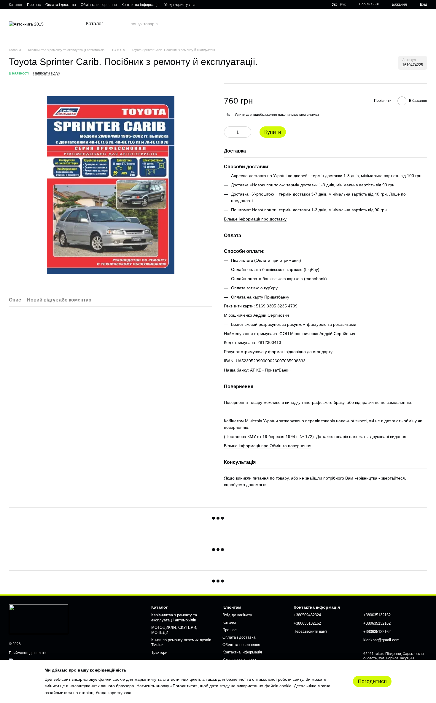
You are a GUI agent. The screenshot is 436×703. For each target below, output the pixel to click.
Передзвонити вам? (310, 631)
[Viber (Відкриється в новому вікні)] (211, 4)
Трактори (159, 652)
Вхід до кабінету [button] (237, 615)
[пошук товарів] (126, 23)
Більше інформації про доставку (255, 219)
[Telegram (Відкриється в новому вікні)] (203, 4)
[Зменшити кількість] (228, 132)
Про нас (34, 5)
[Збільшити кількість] (247, 132)
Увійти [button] (240, 114)
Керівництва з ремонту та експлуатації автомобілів (174, 617)
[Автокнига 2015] (38, 619)
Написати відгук (46, 73)
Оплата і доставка (60, 5)
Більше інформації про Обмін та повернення (267, 445)
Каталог (15, 5)
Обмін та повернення (99, 5)
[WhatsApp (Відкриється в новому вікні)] (218, 4)
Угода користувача (179, 5)
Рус (343, 4)
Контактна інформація (141, 5)
